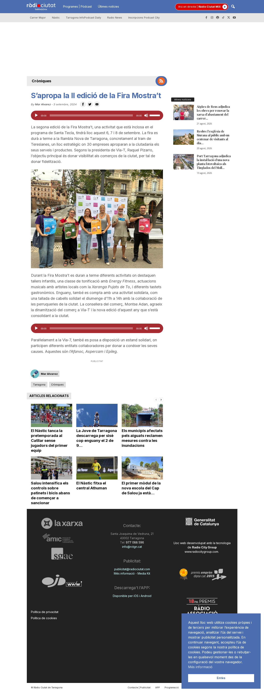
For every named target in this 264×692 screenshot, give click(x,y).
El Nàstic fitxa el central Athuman (91, 485)
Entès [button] (221, 678)
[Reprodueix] (36, 115)
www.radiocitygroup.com (201, 551)
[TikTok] (223, 18)
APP (157, 687)
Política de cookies (44, 618)
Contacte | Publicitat (139, 687)
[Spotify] (217, 18)
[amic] (62, 538)
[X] (228, 18)
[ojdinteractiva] (62, 582)
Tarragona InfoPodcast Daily (83, 17)
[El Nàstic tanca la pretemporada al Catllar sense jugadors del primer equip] (51, 415)
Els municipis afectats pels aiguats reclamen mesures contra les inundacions (142, 438)
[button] (232, 7)
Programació (172, 687)
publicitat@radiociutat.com (132, 569)
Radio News (114, 17)
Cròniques (41, 81)
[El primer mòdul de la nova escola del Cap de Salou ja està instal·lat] (142, 468)
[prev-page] (156, 399)
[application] (97, 115)
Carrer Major (38, 17)
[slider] (155, 115)
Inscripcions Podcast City (144, 17)
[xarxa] (62, 523)
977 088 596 (134, 542)
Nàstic (56, 17)
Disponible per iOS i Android (132, 596)
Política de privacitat (44, 612)
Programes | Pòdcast (77, 6)
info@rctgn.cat (132, 546)
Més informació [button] (200, 667)
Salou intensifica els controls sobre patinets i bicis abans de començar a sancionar (50, 493)
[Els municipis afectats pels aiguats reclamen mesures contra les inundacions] (142, 415)
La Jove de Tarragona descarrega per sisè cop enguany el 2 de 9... (96, 438)
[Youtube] (234, 18)
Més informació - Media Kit (132, 573)
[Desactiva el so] (146, 115)
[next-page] (161, 399)
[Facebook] (206, 18)
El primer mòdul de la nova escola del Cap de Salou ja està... (141, 488)
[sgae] (62, 554)
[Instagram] (212, 18)
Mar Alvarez (43, 104)
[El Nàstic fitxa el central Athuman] (97, 468)
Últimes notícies (108, 6)
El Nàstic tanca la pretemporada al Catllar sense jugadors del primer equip (49, 440)
